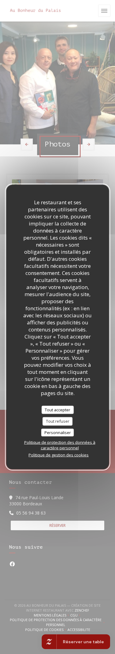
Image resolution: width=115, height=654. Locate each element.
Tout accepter (57, 409)
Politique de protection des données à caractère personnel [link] (59, 445)
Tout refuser (57, 421)
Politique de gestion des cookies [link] (59, 455)
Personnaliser (57, 432)
